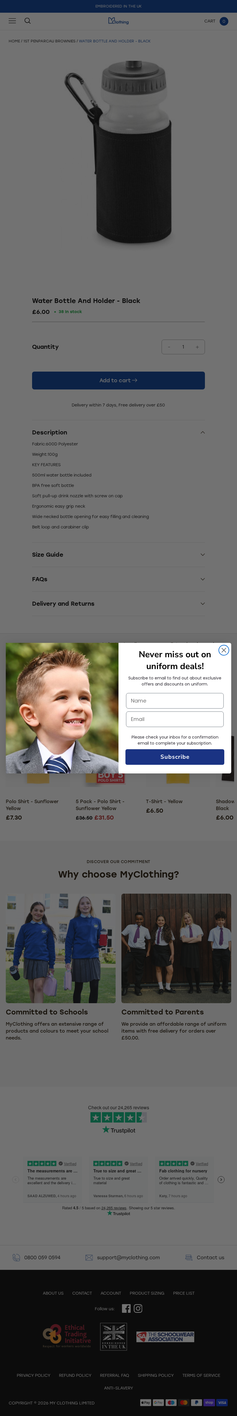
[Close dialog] (224, 650)
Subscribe (175, 757)
